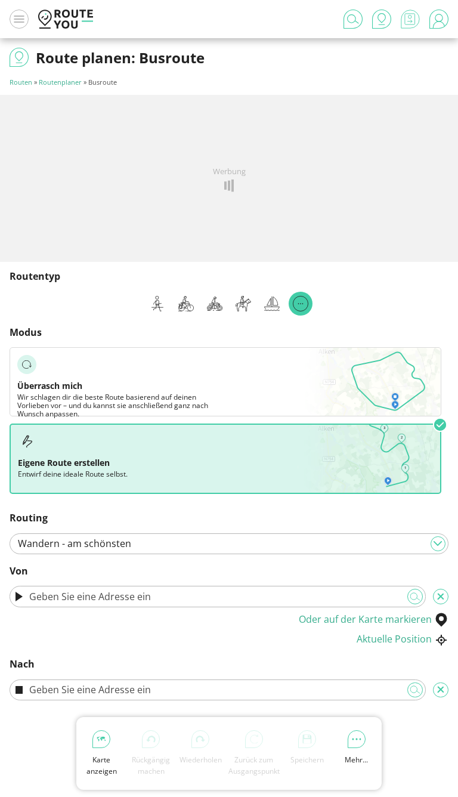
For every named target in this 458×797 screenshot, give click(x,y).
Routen (21, 82)
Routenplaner (60, 82)
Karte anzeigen (101, 765)
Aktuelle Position (394, 638)
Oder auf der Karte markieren (365, 619)
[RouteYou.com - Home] (65, 19)
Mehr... (356, 760)
